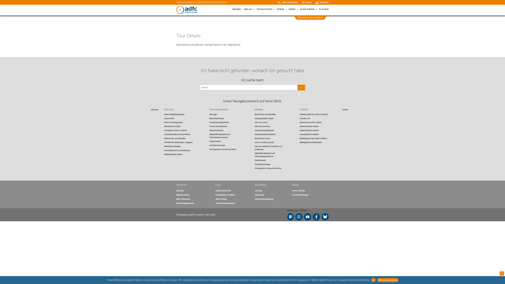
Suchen (345, 110)
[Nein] (501, 280)
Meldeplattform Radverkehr (311, 142)
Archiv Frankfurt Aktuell (264, 142)
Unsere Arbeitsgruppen (173, 122)
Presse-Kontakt (298, 191)
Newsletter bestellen (172, 146)
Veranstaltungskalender (219, 122)
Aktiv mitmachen (183, 199)
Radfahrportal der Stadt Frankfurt (313, 138)
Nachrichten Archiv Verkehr (311, 122)
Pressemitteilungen (300, 195)
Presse (309, 2)
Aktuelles (236, 9)
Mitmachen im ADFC (172, 126)
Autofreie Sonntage (217, 145)
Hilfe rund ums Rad (262, 126)
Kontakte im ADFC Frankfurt (175, 130)
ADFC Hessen (221, 199)
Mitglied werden (183, 195)
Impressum (259, 195)
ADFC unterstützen (290, 2)
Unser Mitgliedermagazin (174, 114)
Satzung (258, 191)
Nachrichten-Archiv (262, 138)
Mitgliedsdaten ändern (173, 154)
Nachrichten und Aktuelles (175, 138)
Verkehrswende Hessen (309, 126)
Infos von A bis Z (261, 122)
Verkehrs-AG (305, 118)
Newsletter (324, 2)
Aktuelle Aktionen (216, 130)
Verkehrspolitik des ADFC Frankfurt (314, 114)
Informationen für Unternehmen (177, 150)
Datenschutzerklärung (264, 199)
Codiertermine (215, 141)
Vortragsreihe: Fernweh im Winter (222, 149)
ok (373, 280)
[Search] (301, 87)
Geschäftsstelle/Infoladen (265, 134)
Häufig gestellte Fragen (263, 118)
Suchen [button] (325, 9)
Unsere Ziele (169, 118)
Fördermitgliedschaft (185, 203)
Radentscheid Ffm (223, 191)
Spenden (180, 191)
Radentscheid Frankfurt (309, 130)
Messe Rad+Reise (216, 118)
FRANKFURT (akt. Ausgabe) (178, 142)
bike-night (213, 114)
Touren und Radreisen (218, 126)
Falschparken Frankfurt (309, 134)
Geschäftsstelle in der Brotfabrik (177, 134)
